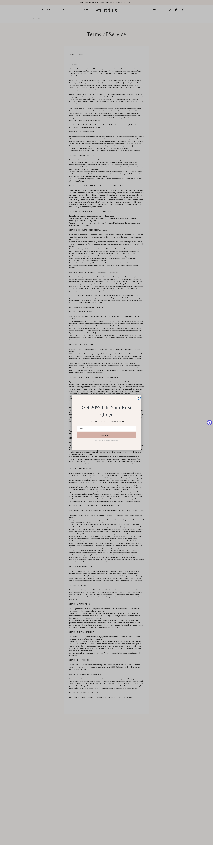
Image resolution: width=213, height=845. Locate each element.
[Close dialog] (139, 398)
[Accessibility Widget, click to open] (209, 422)
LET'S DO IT (106, 435)
